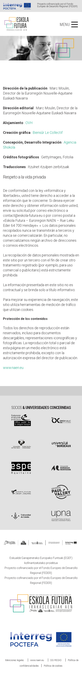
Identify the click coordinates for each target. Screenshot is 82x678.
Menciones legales (14, 660)
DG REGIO (56, 660)
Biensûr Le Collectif (48, 132)
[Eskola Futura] (16, 19)
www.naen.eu (13, 368)
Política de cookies (53, 665)
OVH (29, 123)
